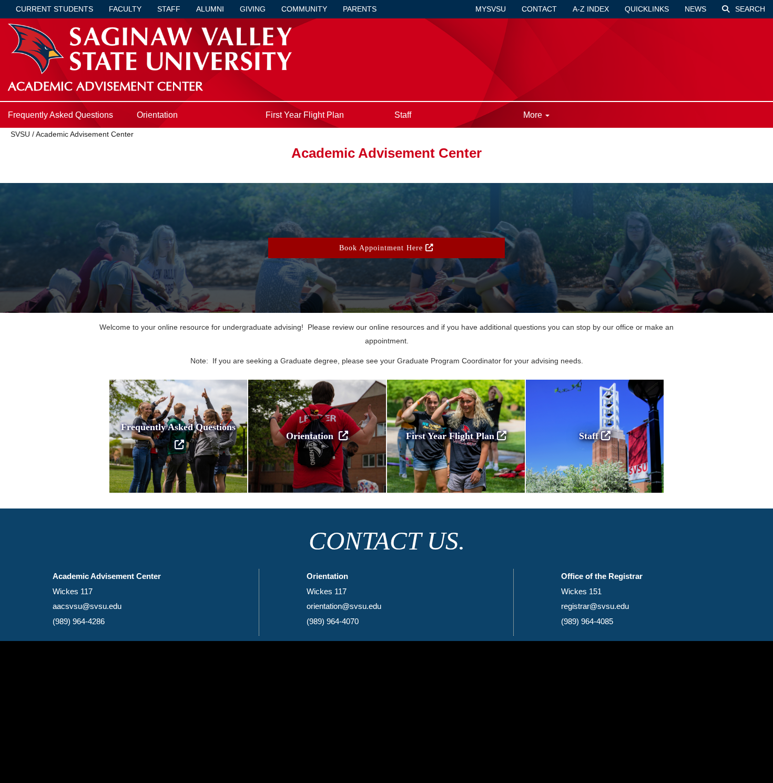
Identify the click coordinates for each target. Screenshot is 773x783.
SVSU (20, 134)
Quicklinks (647, 9)
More (533, 114)
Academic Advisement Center (85, 134)
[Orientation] (317, 381)
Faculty (125, 9)
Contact (539, 9)
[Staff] (594, 381)
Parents (360, 9)
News (695, 9)
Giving (253, 9)
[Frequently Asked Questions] (178, 381)
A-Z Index (591, 9)
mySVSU (490, 9)
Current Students (54, 9)
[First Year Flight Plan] (456, 381)
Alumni (210, 9)
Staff (168, 9)
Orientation (157, 114)
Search (749, 9)
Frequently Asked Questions (60, 114)
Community (304, 9)
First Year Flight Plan (305, 114)
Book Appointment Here (382, 247)
